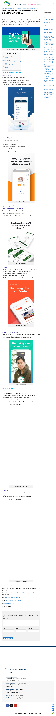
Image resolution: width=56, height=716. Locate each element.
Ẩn (14, 53)
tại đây (29, 585)
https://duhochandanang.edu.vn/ (13, 600)
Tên (4, 628)
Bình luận (5, 618)
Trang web (30, 628)
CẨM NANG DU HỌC (11, 8)
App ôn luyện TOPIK (6, 66)
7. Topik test (6, 69)
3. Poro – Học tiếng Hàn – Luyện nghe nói (12, 61)
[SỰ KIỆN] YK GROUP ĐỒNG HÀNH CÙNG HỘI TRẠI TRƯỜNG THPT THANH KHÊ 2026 (49, 31)
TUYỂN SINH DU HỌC (34, 2)
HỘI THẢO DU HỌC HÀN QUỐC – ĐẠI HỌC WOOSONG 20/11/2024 (49, 91)
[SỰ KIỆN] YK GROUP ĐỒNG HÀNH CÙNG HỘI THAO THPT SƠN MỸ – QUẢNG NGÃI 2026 (49, 22)
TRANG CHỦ (16, 2)
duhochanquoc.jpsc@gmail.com (12, 597)
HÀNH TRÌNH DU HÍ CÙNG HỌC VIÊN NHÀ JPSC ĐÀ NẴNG (49, 75)
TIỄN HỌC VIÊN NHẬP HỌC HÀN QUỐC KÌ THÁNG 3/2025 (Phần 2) (49, 62)
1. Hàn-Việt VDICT (7, 57)
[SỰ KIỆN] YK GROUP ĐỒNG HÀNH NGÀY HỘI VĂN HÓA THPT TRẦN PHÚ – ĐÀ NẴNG (49, 47)
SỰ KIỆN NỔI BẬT (19, 8)
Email (17, 628)
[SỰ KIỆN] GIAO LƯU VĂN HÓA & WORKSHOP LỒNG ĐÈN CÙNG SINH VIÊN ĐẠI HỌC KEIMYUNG (49, 54)
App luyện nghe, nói (6, 60)
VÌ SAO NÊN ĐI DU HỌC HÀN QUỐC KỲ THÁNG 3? (48, 96)
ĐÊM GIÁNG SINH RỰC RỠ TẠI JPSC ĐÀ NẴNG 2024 (49, 85)
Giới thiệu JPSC (24, 2)
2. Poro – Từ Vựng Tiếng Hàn (10, 58)
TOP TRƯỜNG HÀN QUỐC (20, 4)
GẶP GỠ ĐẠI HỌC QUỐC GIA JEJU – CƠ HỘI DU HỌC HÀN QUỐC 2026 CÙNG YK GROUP (49, 39)
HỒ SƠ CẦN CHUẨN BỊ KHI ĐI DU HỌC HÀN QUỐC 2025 (49, 80)
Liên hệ (39, 4)
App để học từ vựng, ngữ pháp (8, 56)
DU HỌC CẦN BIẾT (32, 4)
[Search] (53, 3)
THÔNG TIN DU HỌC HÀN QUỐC (27, 8)
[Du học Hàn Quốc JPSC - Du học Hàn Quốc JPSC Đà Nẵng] (6, 3)
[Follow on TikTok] (11, 705)
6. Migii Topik (6, 67)
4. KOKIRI (6, 63)
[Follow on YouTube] (15, 705)
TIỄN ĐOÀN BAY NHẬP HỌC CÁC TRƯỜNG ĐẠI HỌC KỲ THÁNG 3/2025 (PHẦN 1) (49, 69)
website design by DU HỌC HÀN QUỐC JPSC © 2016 (28, 713)
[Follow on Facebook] (8, 705)
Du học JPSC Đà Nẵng (8, 603)
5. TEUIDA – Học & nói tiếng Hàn (10, 64)
